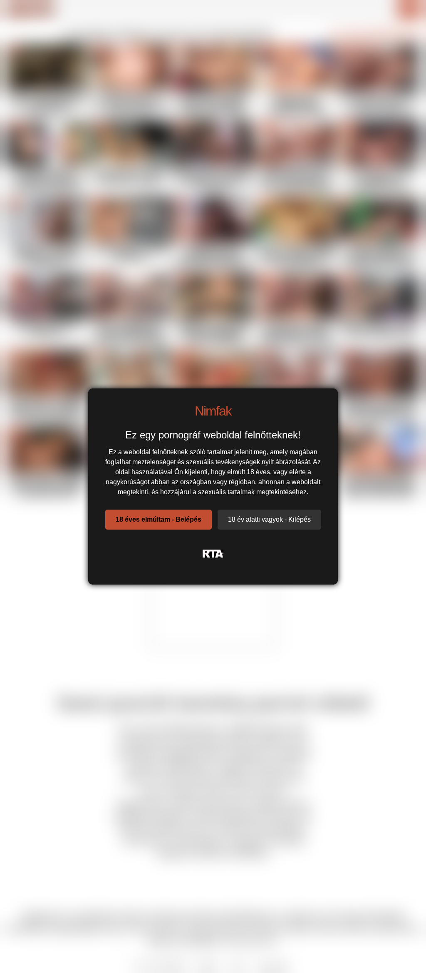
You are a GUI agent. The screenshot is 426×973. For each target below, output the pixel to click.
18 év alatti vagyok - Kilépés (269, 519)
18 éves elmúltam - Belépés (158, 519)
